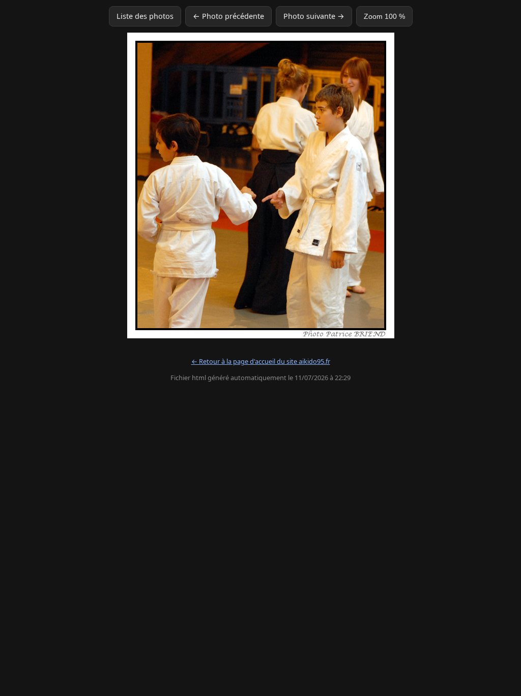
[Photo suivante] (430, 185)
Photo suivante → (313, 16)
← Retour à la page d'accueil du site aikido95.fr (260, 361)
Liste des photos (145, 16)
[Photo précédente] (91, 185)
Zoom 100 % (384, 16)
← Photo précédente (228, 16)
